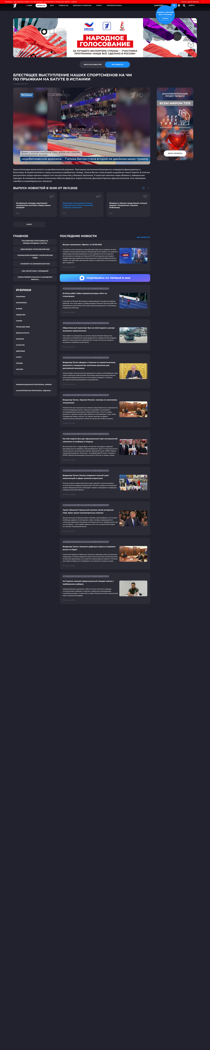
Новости (41, 5)
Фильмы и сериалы (82, 5)
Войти (191, 5)
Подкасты (63, 5)
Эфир (30, 5)
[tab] (92, 64)
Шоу (52, 5)
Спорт (99, 5)
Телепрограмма (114, 5)
